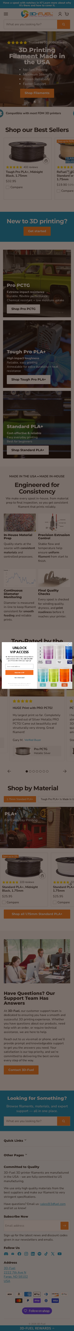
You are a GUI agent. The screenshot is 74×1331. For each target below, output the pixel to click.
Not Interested (19, 678)
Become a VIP (19, 672)
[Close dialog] (70, 644)
